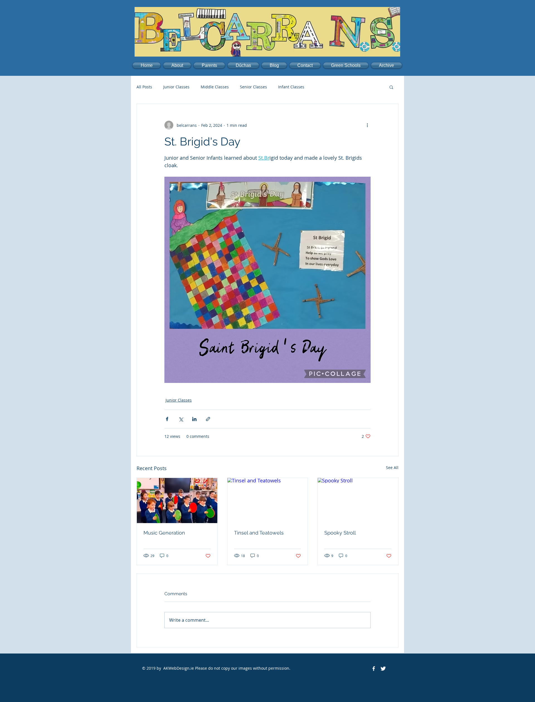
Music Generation (164, 533)
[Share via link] (208, 419)
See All (392, 467)
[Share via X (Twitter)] (180, 419)
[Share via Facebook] (167, 419)
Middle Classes (215, 86)
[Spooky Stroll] (358, 500)
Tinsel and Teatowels (259, 533)
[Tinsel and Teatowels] (267, 500)
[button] (177, 65)
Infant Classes (291, 86)
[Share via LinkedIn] (194, 419)
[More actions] (367, 125)
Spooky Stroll (340, 533)
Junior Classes (176, 86)
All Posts (144, 86)
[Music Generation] (177, 500)
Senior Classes (253, 86)
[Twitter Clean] (383, 668)
